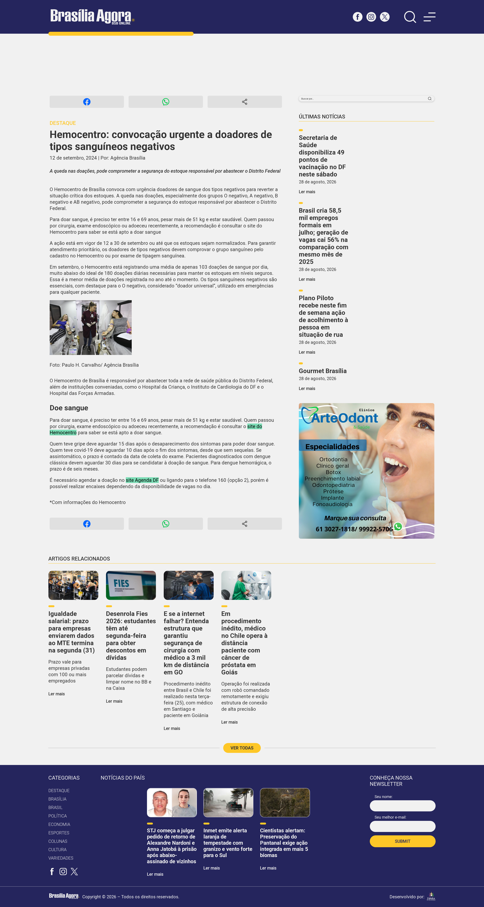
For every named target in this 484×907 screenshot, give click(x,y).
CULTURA (57, 849)
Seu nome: (384, 796)
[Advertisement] (242, 64)
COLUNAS (57, 841)
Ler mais (307, 191)
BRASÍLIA (57, 799)
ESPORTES (58, 832)
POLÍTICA (57, 815)
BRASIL (55, 807)
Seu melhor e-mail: (390, 817)
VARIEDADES (60, 858)
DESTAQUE (59, 790)
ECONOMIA (59, 824)
